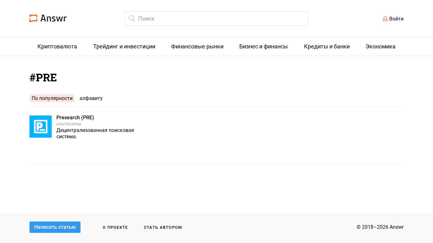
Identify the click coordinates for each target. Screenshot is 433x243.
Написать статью (55, 227)
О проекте (115, 227)
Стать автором (163, 227)
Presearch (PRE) (75, 118)
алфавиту (91, 98)
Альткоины (68, 124)
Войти (396, 19)
